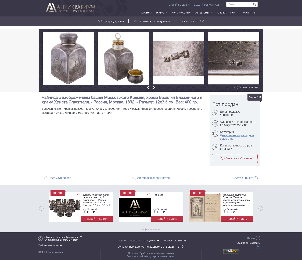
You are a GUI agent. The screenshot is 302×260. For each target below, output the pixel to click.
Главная (146, 12)
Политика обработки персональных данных (151, 253)
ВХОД (197, 4)
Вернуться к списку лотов (154, 21)
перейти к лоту (81, 219)
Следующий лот (189, 21)
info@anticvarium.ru (54, 252)
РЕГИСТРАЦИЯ (213, 4)
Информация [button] (180, 12)
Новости (161, 12)
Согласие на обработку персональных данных (151, 256)
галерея (221, 12)
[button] (148, 87)
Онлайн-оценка (179, 4)
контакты (249, 12)
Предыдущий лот (113, 21)
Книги (234, 12)
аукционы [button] (202, 12)
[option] (68, 58)
